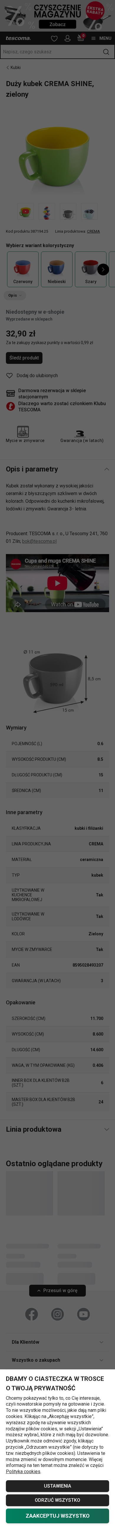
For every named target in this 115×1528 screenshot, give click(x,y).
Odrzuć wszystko (57, 1500)
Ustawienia (57, 1486)
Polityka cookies (23, 1471)
